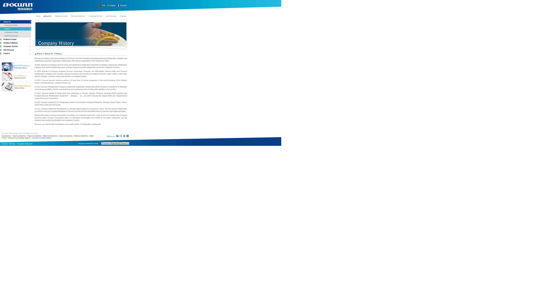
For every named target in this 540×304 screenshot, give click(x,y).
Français (123, 5)
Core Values (16, 76)
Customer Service (96, 16)
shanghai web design (110, 136)
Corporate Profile (11, 25)
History (7, 29)
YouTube (124, 136)
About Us (47, 16)
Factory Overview (11, 36)
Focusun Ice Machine (18, 7)
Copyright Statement (24, 144)
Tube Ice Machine (19, 136)
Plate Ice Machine (81, 136)
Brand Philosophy (16, 66)
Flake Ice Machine (35, 136)
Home (38, 16)
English (113, 5)
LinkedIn (127, 136)
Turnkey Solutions (78, 16)
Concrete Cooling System (41, 138)
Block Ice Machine (50, 136)
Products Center (61, 16)
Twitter (121, 136)
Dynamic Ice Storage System (19, 138)
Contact (123, 16)
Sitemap (12, 144)
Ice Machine (6, 136)
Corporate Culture (11, 32)
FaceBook (117, 136)
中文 (103, 5)
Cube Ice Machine (66, 136)
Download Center (16, 86)
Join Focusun (111, 16)
